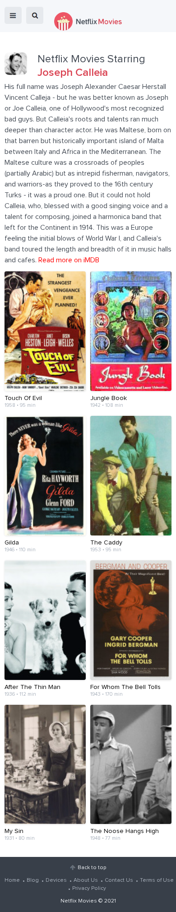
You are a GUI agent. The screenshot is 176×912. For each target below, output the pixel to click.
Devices (56, 880)
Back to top (92, 867)
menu (13, 15)
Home (12, 880)
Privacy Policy (89, 888)
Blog (33, 880)
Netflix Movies (78, 901)
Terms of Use (157, 880)
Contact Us (119, 880)
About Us (86, 880)
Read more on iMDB (68, 260)
